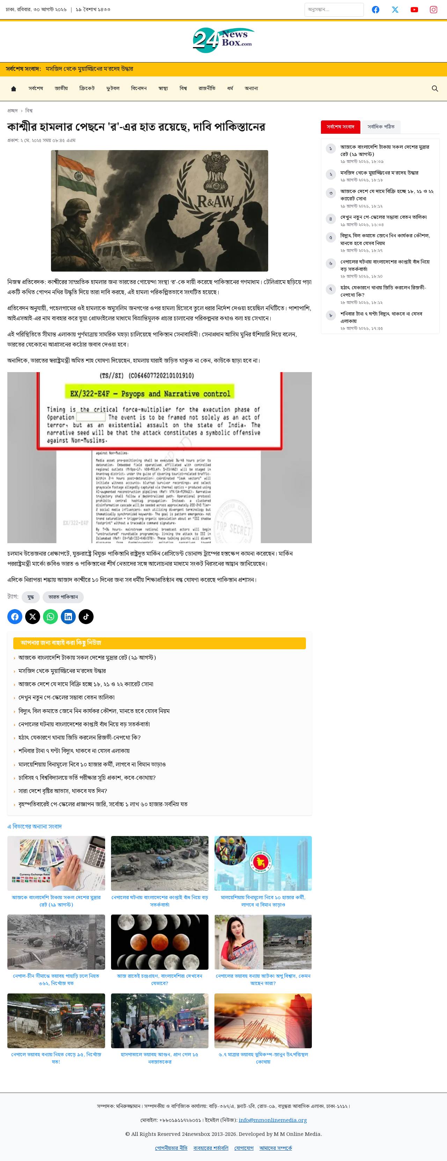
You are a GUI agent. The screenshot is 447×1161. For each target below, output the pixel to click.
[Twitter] (395, 9)
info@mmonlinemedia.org (273, 1120)
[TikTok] (86, 616)
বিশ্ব (183, 88)
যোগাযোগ (244, 1148)
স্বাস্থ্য (163, 88)
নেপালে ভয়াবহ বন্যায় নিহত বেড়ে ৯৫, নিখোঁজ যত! (56, 1058)
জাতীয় (61, 88)
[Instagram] (433, 9)
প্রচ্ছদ (12, 111)
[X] (32, 616)
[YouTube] (414, 9)
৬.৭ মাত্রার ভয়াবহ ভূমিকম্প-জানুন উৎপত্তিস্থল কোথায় (263, 1058)
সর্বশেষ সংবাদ (340, 127)
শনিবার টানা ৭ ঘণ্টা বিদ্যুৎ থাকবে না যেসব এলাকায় (381, 317)
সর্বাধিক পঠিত (381, 127)
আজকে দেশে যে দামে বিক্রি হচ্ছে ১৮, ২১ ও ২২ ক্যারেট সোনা (113, 69)
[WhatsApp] (50, 616)
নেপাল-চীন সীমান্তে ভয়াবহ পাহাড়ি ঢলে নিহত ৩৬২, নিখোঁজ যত (56, 980)
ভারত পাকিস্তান (63, 597)
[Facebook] (375, 9)
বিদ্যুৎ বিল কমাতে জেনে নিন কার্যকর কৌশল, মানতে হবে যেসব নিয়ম (385, 239)
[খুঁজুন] (435, 89)
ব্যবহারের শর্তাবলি (210, 1148)
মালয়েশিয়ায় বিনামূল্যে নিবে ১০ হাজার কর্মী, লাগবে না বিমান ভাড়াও (263, 901)
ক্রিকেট (87, 88)
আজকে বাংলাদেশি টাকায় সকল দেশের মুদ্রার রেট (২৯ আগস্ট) (56, 901)
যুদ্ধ (31, 597)
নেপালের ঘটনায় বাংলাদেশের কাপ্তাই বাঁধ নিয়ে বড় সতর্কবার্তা (159, 901)
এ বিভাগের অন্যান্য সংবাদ (34, 827)
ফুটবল (113, 88)
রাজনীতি (207, 88)
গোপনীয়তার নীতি (171, 1148)
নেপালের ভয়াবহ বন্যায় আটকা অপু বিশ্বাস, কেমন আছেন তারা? (263, 980)
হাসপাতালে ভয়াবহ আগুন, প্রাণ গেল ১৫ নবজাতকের (159, 1058)
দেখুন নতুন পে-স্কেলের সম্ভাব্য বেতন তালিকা (383, 217)
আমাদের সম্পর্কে (275, 1148)
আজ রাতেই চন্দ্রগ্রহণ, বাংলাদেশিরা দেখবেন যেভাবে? (159, 980)
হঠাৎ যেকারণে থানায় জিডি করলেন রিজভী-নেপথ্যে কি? (383, 291)
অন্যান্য (251, 88)
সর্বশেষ (36, 88)
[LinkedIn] (68, 616)
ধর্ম (230, 88)
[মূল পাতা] (13, 88)
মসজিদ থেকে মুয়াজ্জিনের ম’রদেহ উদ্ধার (379, 173)
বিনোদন (139, 88)
